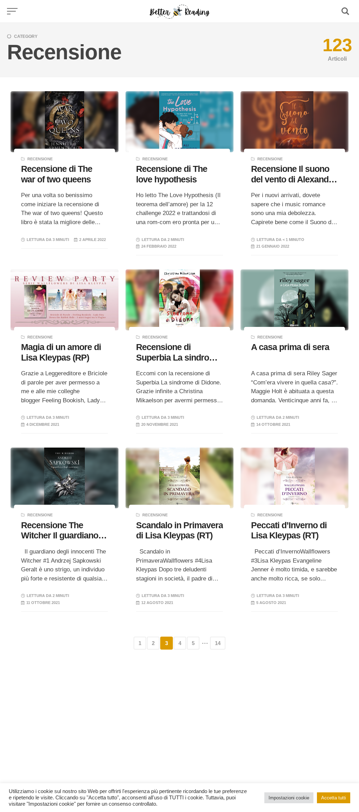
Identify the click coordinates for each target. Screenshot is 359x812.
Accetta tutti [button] (333, 797)
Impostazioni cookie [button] (289, 797)
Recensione (40, 159)
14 (218, 643)
